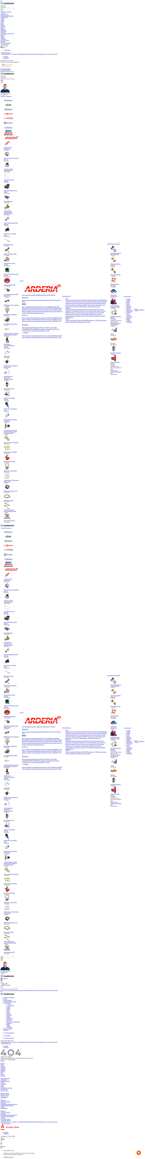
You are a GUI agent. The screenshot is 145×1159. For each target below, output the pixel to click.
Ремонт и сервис (48, 990)
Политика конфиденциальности (9, 1104)
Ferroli (2, 1065)
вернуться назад (5, 1059)
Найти (2, 1139)
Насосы (3, 1082)
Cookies (3, 1107)
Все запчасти (4, 1089)
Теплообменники (5, 1078)
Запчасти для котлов (6, 990)
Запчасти (3, 1075)
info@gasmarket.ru (6, 52)
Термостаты (4, 1079)
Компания (3, 1103)
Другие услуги (4, 1090)
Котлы (13, 990)
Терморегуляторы (5, 1081)
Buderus (3, 1063)
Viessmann (3, 1067)
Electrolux (67, 308)
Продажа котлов (5, 1093)
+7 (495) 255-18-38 (5, 43)
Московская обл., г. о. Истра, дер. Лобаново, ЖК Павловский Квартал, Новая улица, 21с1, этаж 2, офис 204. (29, 54)
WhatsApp (6, 58)
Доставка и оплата (5, 1101)
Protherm (3, 1069)
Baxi (2, 1073)
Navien (2, 1074)
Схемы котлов (40, 990)
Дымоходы (3, 1084)
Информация (4, 1097)
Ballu (66, 298)
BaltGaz (3, 1071)
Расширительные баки (6, 1088)
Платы (2, 1086)
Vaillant (2, 1066)
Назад (9, 1004)
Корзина (3, 1146)
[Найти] (2, 10)
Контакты (55, 990)
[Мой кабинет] (1, 980)
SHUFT (67, 318)
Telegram (6, 56)
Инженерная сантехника (29, 990)
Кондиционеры (19, 990)
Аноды (2, 1085)
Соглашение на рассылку (7, 1105)
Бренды (3, 1060)
